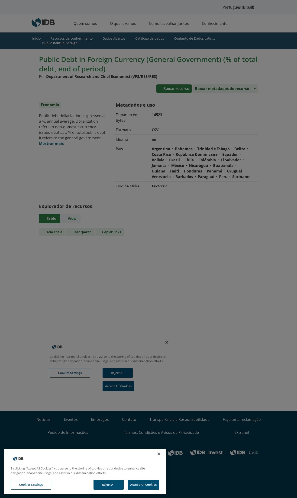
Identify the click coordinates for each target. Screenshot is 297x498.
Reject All (108, 484)
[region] (85, 471)
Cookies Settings (31, 484)
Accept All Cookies (143, 484)
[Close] (159, 454)
